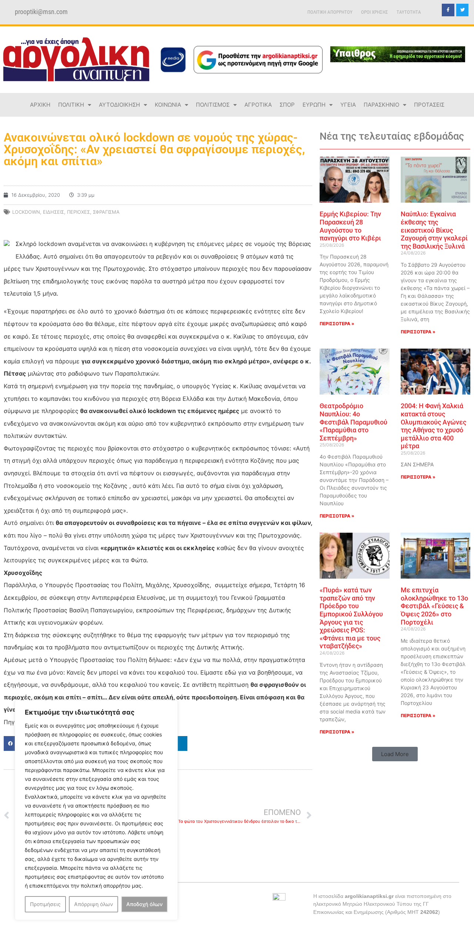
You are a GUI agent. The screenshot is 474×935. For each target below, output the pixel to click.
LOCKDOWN (26, 212)
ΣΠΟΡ (287, 104)
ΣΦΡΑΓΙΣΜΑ (106, 212)
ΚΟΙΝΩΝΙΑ (168, 104)
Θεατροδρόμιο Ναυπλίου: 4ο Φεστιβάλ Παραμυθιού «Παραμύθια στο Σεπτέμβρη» (353, 422)
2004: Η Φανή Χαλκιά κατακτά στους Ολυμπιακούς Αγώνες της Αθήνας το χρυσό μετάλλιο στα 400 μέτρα (433, 426)
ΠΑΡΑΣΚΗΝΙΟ (381, 104)
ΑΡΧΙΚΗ (40, 104)
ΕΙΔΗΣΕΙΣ (53, 212)
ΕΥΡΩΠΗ (314, 104)
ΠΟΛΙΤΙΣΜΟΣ (213, 104)
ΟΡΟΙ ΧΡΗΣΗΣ (374, 12)
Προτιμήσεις (45, 904)
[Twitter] (462, 10)
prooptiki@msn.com (41, 12)
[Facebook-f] (448, 10)
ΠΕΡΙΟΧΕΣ (78, 212)
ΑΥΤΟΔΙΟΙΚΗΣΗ (119, 104)
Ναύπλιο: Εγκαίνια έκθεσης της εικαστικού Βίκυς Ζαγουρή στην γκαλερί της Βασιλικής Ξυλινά (434, 230)
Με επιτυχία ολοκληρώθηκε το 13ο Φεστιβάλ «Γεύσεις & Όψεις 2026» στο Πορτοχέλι (434, 606)
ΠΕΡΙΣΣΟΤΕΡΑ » (337, 323)
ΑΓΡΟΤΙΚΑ (258, 104)
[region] (96, 810)
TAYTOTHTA (409, 12)
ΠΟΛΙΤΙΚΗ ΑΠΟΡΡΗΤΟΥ (330, 12)
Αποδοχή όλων (144, 904)
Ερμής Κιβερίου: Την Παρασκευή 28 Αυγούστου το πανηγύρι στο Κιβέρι (350, 226)
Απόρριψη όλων (93, 904)
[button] (395, 754)
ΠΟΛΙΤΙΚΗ (71, 104)
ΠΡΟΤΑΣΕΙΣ (429, 104)
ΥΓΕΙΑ (348, 104)
